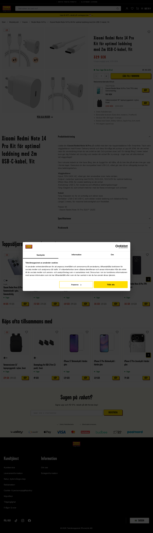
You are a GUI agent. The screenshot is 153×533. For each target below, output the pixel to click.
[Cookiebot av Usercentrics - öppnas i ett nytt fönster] (117, 246)
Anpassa (75, 285)
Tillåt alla (111, 285)
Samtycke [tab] (41, 255)
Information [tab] (76, 254)
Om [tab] (112, 254)
